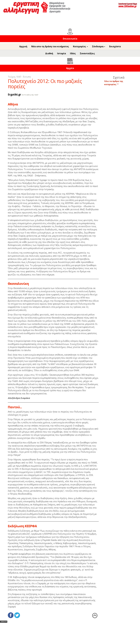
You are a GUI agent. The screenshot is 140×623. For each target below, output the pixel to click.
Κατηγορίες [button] (80, 46)
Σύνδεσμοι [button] (98, 46)
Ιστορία (61, 53)
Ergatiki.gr (14, 94)
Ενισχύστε (115, 46)
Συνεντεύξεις (87, 53)
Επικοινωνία (70, 38)
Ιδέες (73, 53)
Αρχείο (70, 68)
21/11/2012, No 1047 (30, 95)
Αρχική (23, 46)
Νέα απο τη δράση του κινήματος (50, 46)
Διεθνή (49, 53)
